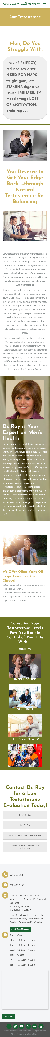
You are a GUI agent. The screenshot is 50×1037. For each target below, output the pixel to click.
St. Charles (36, 922)
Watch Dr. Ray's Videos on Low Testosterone (25, 846)
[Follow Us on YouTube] (21, 1026)
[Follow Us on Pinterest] (28, 1026)
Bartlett (14, 922)
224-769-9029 (17, 874)
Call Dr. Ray (25, 825)
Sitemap (36, 1034)
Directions (8, 1016)
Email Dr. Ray (25, 815)
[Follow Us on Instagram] (41, 1026)
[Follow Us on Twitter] (15, 1026)
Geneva (22, 922)
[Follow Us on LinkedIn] (34, 1026)
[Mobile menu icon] (44, 4)
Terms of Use (27, 1034)
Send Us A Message (20, 929)
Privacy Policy (16, 1034)
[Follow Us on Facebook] (9, 1026)
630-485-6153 (17, 885)
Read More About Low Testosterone (25, 835)
